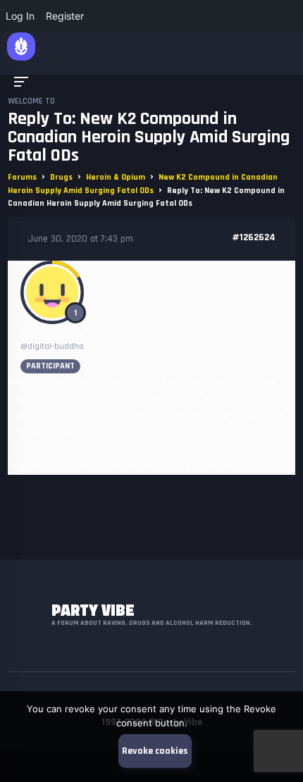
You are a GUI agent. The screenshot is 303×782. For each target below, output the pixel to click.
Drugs (61, 177)
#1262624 (254, 237)
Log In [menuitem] (20, 16)
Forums (22, 177)
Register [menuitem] (65, 16)
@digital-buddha (52, 346)
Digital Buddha (52, 334)
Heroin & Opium (115, 177)
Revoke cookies (155, 751)
